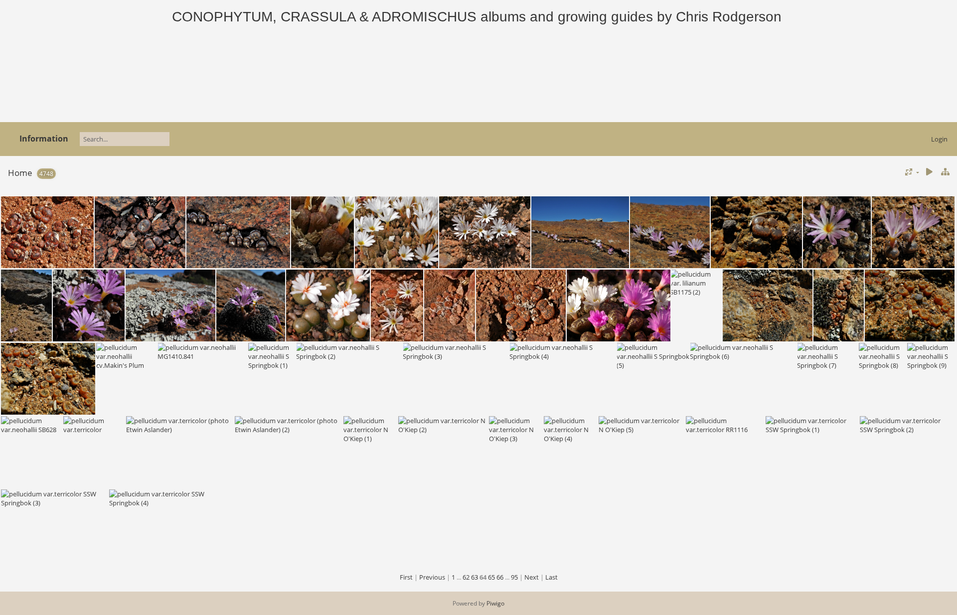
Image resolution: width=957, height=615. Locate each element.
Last (551, 577)
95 (514, 577)
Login (939, 139)
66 (499, 577)
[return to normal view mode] (945, 172)
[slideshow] (929, 172)
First (406, 577)
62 (466, 577)
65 (491, 577)
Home (20, 172)
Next (531, 577)
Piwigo (495, 603)
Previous (432, 577)
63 (474, 577)
